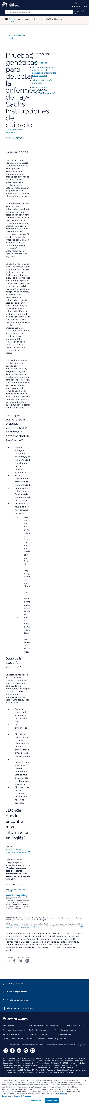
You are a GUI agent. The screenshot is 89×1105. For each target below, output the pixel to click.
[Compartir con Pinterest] (27, 961)
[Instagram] (32, 1050)
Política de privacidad (29, 928)
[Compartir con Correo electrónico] (8, 961)
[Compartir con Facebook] (14, 961)
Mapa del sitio (60, 1039)
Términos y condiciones (38, 1034)
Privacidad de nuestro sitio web (15, 1039)
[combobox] (39, 12)
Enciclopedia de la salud (16, 36)
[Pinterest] (25, 1050)
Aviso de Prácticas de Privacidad (42, 1025)
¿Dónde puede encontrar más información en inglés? (43, 90)
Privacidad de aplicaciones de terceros (70, 1025)
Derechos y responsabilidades (41, 1039)
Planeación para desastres (65, 1030)
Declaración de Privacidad (21, 1096)
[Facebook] (12, 1050)
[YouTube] (18, 1050)
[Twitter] (5, 1050)
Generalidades (39, 63)
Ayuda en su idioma (11, 1034)
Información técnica (63, 1034)
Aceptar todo (52, 1101)
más (12, 21)
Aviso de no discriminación (14, 1030)
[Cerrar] (85, 1080)
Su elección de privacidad (39, 1030)
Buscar (79, 12)
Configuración (35, 1101)
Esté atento (14, 19)
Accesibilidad (8, 1025)
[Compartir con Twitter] (21, 961)
